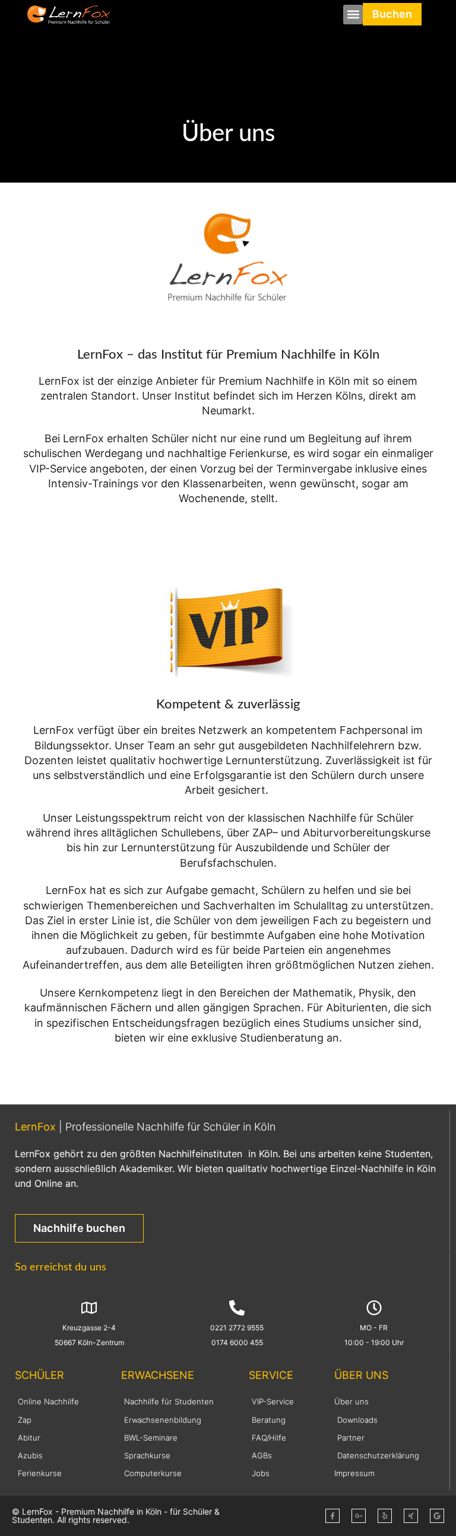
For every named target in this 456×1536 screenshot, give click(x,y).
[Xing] (411, 1516)
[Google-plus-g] (359, 1516)
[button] (353, 14)
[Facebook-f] (332, 1516)
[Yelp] (385, 1516)
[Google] (437, 1516)
